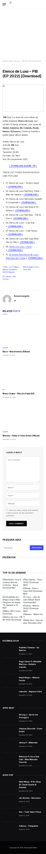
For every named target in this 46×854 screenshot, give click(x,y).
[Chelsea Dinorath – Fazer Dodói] (10, 732)
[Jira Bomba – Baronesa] (10, 801)
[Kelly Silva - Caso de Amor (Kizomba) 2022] (33, 621)
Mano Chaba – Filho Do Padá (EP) (18, 393)
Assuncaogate (21, 296)
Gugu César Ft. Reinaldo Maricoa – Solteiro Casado (30, 664)
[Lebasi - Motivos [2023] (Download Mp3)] (33, 608)
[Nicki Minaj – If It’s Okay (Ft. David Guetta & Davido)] (10, 785)
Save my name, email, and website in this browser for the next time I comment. (22, 513)
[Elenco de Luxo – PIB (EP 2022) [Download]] (23, 97)
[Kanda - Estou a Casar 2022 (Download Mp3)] (33, 591)
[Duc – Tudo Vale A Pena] (10, 815)
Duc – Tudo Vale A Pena (30, 812)
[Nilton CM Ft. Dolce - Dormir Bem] (13, 612)
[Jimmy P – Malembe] (10, 746)
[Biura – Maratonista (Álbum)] (23, 331)
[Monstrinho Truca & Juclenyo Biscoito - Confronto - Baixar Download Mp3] (13, 583)
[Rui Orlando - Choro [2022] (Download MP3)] (33, 582)
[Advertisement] (23, 34)
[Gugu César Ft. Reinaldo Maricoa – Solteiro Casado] (10, 665)
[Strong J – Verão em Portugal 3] (10, 718)
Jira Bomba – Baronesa (30, 798)
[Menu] (4, 4)
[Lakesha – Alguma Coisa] (10, 695)
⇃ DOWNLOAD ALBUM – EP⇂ (23, 166)
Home (5, 61)
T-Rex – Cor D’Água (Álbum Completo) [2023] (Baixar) (10, 269)
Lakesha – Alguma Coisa (30, 691)
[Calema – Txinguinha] (10, 829)
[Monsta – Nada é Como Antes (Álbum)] (23, 415)
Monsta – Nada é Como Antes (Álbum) (21, 435)
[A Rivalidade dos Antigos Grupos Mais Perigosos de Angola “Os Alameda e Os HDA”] (13, 602)
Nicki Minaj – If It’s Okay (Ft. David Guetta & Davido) (30, 785)
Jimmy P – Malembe (28, 742)
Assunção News (30, 847)
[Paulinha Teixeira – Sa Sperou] (10, 651)
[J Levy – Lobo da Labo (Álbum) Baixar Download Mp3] (33, 600)
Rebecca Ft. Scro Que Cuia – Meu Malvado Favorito (29, 759)
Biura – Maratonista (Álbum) (16, 351)
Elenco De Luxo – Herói (20, 246)
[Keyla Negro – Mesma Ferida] (10, 681)
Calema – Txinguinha (28, 826)
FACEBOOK (9, 557)
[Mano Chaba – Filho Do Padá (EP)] (23, 373)
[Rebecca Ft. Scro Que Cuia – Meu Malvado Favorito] (10, 760)
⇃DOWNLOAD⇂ (15, 186)
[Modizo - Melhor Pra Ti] (33, 615)
